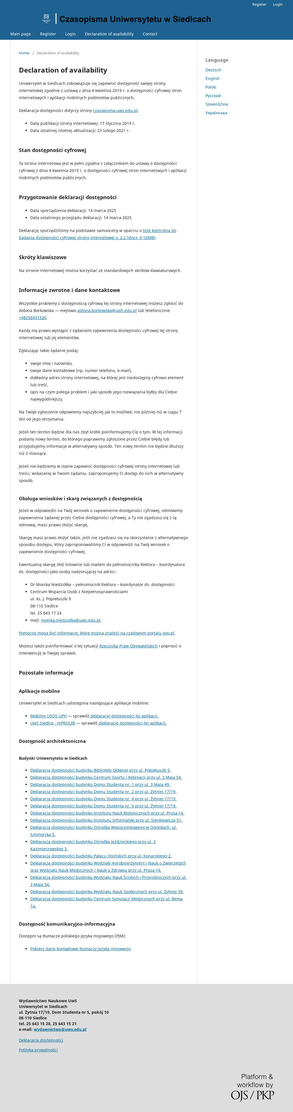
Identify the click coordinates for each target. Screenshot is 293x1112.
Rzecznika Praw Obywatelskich (128, 646)
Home (24, 52)
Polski (210, 87)
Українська (216, 112)
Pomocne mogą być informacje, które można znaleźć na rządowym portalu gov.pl (96, 633)
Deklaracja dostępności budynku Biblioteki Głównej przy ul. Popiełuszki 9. (100, 770)
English (212, 78)
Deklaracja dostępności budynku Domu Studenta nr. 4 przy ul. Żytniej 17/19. (103, 798)
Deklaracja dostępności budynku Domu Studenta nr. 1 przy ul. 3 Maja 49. (100, 784)
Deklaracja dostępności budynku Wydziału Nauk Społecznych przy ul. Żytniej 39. (107, 891)
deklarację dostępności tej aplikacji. (124, 716)
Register (48, 34)
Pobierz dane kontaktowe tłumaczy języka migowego (80, 948)
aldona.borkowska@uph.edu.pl (107, 310)
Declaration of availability (109, 34)
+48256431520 (32, 317)
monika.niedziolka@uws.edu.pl (70, 620)
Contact (150, 34)
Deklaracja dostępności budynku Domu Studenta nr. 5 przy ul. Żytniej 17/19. (103, 806)
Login (70, 34)
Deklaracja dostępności (41, 1040)
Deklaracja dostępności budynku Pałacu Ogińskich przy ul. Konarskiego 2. (101, 856)
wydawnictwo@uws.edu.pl (60, 1029)
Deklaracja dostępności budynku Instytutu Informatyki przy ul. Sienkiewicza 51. (106, 820)
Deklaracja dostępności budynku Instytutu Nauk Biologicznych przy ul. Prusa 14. (107, 813)
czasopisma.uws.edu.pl (115, 110)
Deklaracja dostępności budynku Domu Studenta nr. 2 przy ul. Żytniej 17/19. (103, 791)
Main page (20, 34)
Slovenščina (216, 104)
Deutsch (213, 70)
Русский (213, 95)
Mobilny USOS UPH (48, 716)
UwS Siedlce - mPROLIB (52, 723)
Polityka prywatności (38, 1050)
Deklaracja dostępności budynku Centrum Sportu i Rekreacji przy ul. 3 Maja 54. (106, 777)
